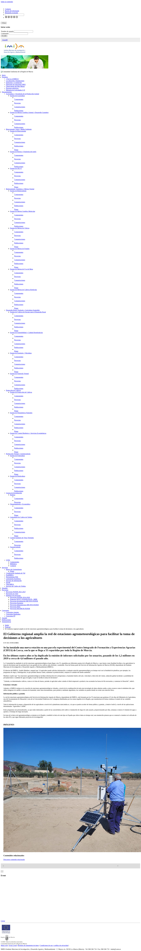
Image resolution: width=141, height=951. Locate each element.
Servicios (5, 567)
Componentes (18, 99)
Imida (7, 625)
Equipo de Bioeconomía (18, 131)
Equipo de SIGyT (16, 168)
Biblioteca (13, 564)
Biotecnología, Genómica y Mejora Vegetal (20, 189)
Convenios (5, 610)
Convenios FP (10, 616)
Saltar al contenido (7, 2)
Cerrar (3, 921)
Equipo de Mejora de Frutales (19, 249)
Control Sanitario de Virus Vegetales (22, 538)
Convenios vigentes (12, 612)
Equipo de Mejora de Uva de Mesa (21, 269)
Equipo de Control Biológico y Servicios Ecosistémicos (28, 433)
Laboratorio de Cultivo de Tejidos (21, 517)
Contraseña (5, 33)
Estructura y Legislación (14, 83)
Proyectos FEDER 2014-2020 (20, 597)
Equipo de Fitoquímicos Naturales (21, 413)
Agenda (4, 618)
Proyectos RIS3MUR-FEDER (20, 608)
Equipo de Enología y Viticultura (21, 353)
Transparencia (6, 622)
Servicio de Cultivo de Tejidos (16, 586)
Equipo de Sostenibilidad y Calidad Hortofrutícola (26, 332)
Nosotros (5, 77)
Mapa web (4, 945)
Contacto (13, 566)
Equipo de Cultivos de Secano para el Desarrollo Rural (28, 312)
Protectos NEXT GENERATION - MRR (23, 599)
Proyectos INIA (15, 607)
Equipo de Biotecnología (18, 191)
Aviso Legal (13, 945)
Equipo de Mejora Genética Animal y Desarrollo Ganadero (29, 112)
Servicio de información (14, 581)
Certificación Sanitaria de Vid (15, 573)
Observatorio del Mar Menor (15, 86)
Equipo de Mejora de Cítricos (19, 228)
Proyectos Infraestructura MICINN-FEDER (24, 605)
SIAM (8, 582)
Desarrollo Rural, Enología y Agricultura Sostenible (23, 310)
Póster (16, 150)
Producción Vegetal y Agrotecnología (18, 454)
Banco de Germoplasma (14, 569)
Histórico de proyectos (13, 595)
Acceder (4, 36)
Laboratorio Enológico (13, 579)
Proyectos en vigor (12, 594)
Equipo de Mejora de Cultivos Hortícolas (23, 290)
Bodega (12, 495)
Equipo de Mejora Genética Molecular (22, 211)
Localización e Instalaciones (15, 81)
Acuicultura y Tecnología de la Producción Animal (22, 94)
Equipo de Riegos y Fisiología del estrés (23, 152)
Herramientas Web (12, 577)
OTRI (8, 560)
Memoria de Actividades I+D (15, 90)
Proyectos (17, 103)
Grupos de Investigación (14, 493)
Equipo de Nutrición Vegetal (19, 373)
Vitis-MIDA (10, 584)
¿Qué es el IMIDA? (12, 79)
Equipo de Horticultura (17, 476)
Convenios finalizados (13, 614)
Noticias (7, 627)
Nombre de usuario (7, 31)
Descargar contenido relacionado (14, 859)
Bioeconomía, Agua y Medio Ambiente (19, 129)
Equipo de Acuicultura (17, 96)
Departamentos (7, 92)
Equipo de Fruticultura (17, 456)
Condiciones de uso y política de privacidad (54, 945)
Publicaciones (18, 110)
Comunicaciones (19, 107)
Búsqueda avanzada (11, 13)
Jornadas (5, 588)
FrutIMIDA (10, 575)
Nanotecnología (15, 547)
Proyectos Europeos (16, 603)
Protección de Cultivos (13, 390)
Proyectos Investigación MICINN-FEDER (24, 601)
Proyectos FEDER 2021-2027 (16, 592)
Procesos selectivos (12, 88)
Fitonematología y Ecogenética (20, 504)
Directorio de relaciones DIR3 (16, 84)
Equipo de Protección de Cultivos (21, 392)
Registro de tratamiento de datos (28, 945)
